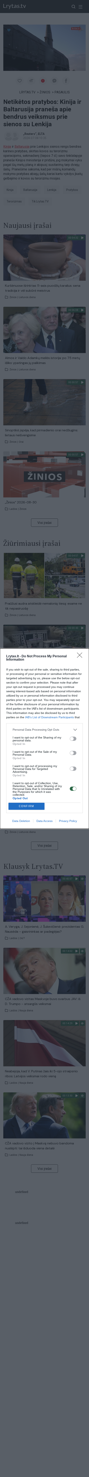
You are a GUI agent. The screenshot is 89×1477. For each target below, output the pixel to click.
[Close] (81, 656)
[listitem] (44, 730)
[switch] (73, 739)
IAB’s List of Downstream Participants (49, 717)
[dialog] (44, 738)
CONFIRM (26, 806)
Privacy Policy (68, 821)
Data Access (44, 821)
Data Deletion (21, 821)
